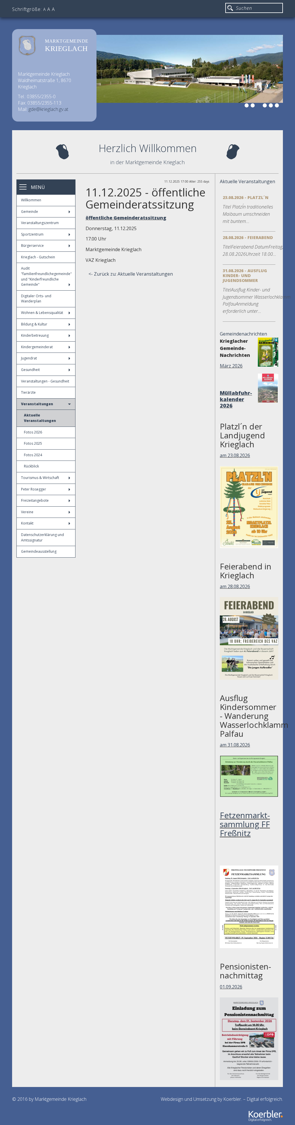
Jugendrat (29, 358)
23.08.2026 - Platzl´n (245, 197)
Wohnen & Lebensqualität (42, 312)
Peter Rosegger (33, 489)
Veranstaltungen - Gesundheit (45, 381)
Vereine (27, 512)
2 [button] (253, 106)
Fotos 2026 (33, 432)
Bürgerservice (32, 245)
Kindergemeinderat (37, 346)
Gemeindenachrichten (243, 334)
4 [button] (265, 106)
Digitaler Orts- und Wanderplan (36, 298)
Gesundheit (30, 369)
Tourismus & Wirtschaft (40, 477)
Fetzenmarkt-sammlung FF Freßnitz (245, 824)
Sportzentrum (32, 234)
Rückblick (31, 466)
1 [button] (247, 106)
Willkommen (31, 200)
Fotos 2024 (33, 454)
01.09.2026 (231, 987)
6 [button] (278, 106)
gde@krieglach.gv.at (48, 109)
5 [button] (272, 106)
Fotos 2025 (33, 443)
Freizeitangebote (35, 500)
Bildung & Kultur (34, 324)
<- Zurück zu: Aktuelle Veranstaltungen (130, 274)
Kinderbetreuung (35, 335)
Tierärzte (28, 392)
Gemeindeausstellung (38, 551)
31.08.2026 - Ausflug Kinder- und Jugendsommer (245, 275)
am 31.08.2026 (235, 745)
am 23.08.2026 (235, 455)
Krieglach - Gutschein (38, 257)
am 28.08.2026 (235, 586)
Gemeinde (29, 211)
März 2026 (231, 366)
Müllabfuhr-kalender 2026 (236, 399)
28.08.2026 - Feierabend (248, 237)
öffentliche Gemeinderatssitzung (126, 218)
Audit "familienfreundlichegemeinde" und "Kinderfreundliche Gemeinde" (46, 276)
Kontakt (27, 523)
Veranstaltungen (37, 403)
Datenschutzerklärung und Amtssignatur (42, 537)
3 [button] (259, 106)
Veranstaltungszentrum (40, 222)
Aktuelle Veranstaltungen (40, 418)
